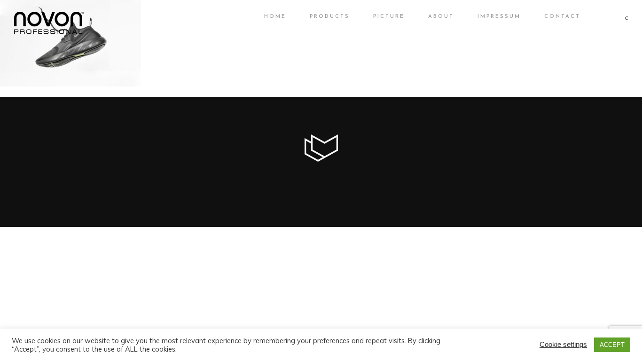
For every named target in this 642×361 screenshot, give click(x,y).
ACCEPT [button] (612, 344)
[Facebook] (281, 180)
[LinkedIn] (313, 180)
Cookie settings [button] (563, 344)
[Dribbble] (361, 180)
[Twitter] (297, 180)
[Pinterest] (345, 180)
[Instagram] (329, 180)
